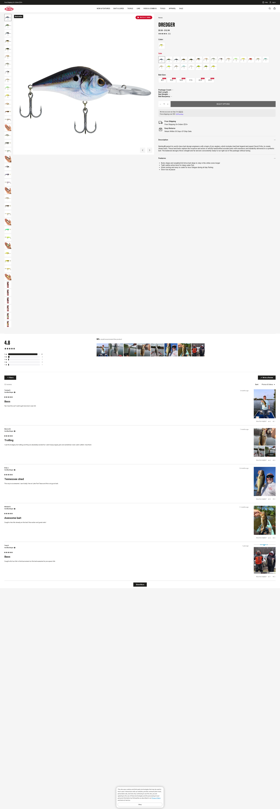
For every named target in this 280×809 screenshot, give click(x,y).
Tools (162, 8)
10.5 (172, 79)
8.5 (163, 79)
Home (160, 18)
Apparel (172, 8)
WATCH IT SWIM (145, 17)
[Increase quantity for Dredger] (168, 104)
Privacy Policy (156, 798)
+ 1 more (270, 455)
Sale (181, 8)
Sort (257, 384)
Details (28, 2)
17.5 (190, 80)
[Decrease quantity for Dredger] (160, 104)
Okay (140, 804)
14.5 (182, 79)
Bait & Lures (119, 8)
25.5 (211, 79)
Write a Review (269, 378)
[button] (142, 150)
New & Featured (103, 8)
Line (138, 8)
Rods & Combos (150, 8)
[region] (151, 349)
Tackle (130, 8)
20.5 (201, 79)
